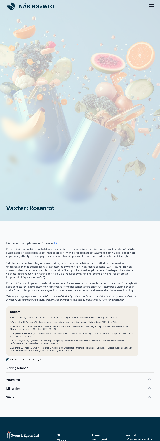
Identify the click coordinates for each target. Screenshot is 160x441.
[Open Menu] (151, 6)
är (57, 243)
